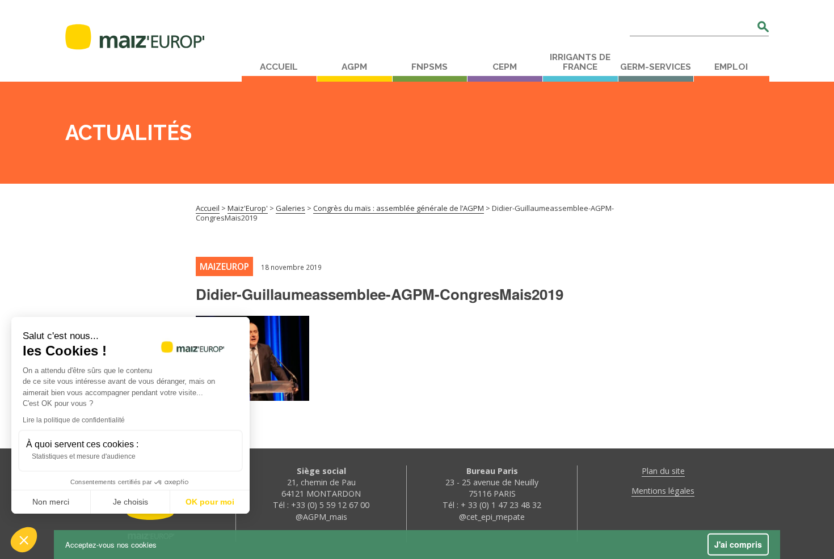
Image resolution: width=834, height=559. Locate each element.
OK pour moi (210, 501)
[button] (23, 539)
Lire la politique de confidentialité (74, 420)
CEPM (504, 67)
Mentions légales (662, 490)
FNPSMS (429, 67)
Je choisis (130, 501)
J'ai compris (738, 544)
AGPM (354, 67)
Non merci (50, 501)
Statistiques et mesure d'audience (84, 456)
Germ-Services (655, 67)
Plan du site (663, 470)
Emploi (731, 67)
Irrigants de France (580, 62)
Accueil (279, 67)
